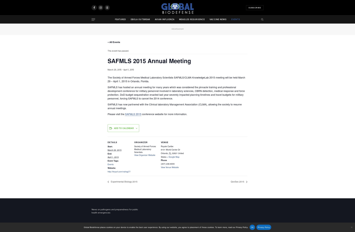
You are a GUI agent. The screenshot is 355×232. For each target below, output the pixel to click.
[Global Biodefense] (177, 7)
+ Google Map (173, 156)
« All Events (114, 42)
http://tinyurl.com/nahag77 (119, 171)
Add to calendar (124, 128)
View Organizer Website (144, 155)
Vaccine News (218, 19)
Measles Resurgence (192, 19)
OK (252, 227)
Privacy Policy (264, 227)
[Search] (262, 19)
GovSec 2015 (238, 181)
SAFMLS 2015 (133, 114)
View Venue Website (170, 167)
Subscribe (254, 8)
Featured (120, 19)
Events (235, 19)
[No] (351, 227)
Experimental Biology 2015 (123, 181)
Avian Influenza (164, 19)
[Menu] (93, 19)
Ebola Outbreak (140, 19)
